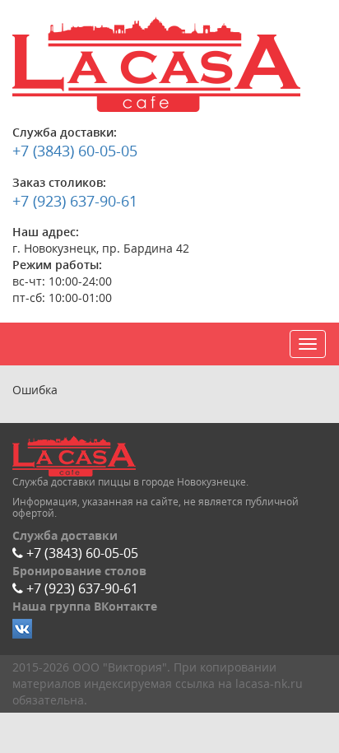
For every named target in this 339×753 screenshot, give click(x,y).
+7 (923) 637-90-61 (74, 201)
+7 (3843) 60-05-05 (74, 150)
